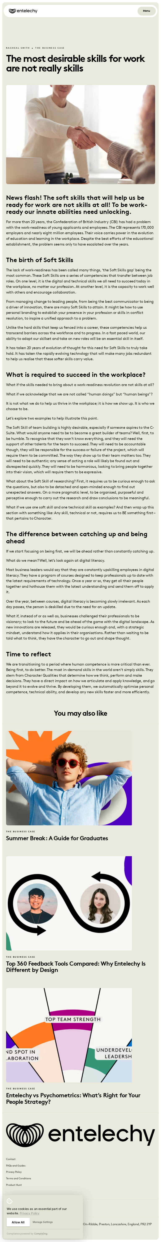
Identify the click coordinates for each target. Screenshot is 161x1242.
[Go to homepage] (23, 11)
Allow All (18, 1222)
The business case (50, 48)
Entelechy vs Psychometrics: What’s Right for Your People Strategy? (73, 1099)
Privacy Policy (14, 1172)
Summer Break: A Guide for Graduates (57, 839)
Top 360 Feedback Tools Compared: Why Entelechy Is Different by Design (75, 967)
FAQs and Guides (15, 1166)
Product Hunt (14, 1185)
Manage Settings (43, 1222)
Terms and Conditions (18, 1178)
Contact (11, 1159)
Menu (146, 11)
